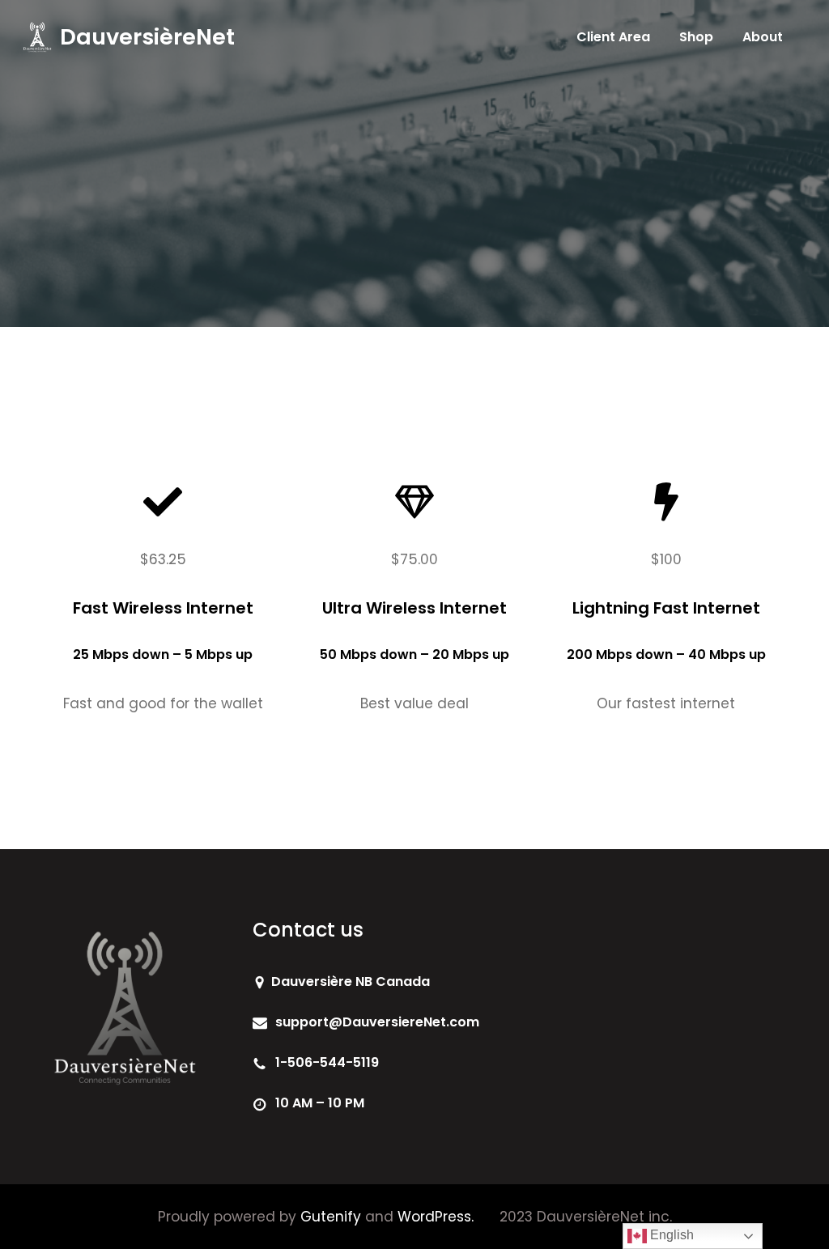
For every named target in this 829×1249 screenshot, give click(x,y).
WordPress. (435, 1216)
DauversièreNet (147, 37)
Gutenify (330, 1216)
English (670, 1235)
